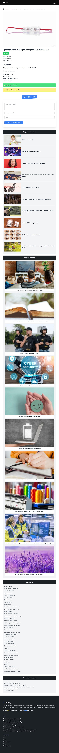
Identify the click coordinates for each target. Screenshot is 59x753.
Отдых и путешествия (10, 634)
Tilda (4, 738)
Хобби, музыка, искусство (11, 669)
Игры (4, 744)
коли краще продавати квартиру (11, 688)
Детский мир (7, 600)
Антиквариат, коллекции (11, 588)
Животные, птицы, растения (12, 607)
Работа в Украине (9, 641)
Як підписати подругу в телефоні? (12, 719)
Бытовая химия (8, 593)
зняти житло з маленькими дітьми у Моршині (15, 685)
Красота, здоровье (9, 618)
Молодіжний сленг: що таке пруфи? (12, 723)
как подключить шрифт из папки (12, 683)
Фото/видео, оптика (9, 666)
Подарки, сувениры (9, 636)
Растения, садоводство (10, 646)
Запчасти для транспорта (11, 609)
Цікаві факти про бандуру (10, 725)
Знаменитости (7, 742)
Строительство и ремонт (11, 653)
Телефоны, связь (9, 657)
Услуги (6, 664)
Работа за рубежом (9, 643)
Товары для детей (9, 659)
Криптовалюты (7, 746)
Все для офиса (8, 597)
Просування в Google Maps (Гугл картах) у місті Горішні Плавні (19, 687)
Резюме (6, 648)
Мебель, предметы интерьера (12, 623)
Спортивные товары (10, 650)
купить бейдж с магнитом (10, 681)
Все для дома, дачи (9, 595)
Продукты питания (9, 639)
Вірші (4, 740)
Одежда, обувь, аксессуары (12, 632)
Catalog (5, 2)
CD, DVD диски (8, 586)
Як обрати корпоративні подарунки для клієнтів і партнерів (18, 731)
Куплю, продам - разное (10, 620)
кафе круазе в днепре (9, 690)
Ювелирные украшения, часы (12, 671)
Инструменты (8, 611)
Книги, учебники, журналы (11, 613)
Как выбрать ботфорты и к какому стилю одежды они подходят (20, 729)
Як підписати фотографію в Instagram (13, 721)
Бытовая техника (9, 590)
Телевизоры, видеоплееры (11, 655)
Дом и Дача (7, 604)
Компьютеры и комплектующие (13, 616)
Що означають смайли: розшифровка (13, 727)
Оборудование (8, 630)
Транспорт (7, 662)
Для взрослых (8, 602)
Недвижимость (8, 627)
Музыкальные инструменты (12, 625)
